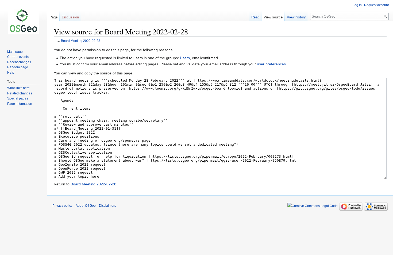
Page (53, 17)
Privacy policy (62, 206)
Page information (19, 104)
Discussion (70, 17)
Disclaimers (107, 206)
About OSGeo (86, 206)
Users (185, 58)
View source (273, 17)
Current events (18, 57)
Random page (17, 67)
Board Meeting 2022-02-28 (80, 40)
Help (10, 72)
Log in (357, 5)
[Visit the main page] (23, 21)
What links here (18, 88)
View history (296, 17)
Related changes (19, 93)
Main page (15, 52)
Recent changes (19, 62)
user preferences (271, 64)
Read (255, 17)
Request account (376, 5)
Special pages (17, 98)
